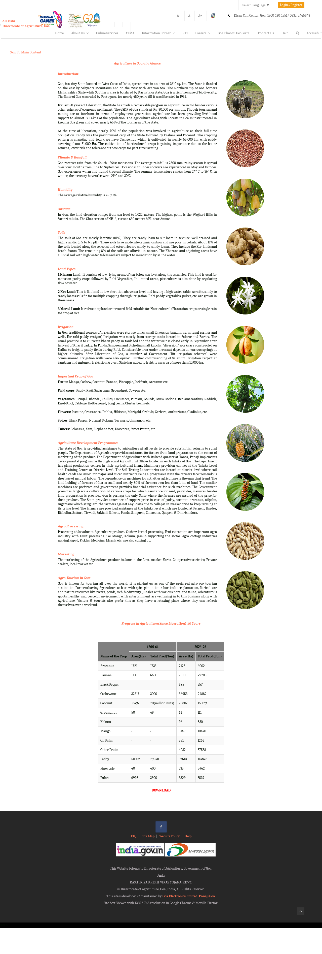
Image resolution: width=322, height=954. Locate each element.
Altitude (64, 209)
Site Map (148, 836)
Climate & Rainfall (72, 157)
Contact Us (266, 33)
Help (284, 33)
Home (59, 33)
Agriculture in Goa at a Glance (137, 63)
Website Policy (169, 836)
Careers (200, 33)
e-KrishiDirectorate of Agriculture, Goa (26, 23)
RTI (185, 33)
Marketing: (66, 554)
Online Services (107, 33)
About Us (78, 33)
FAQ (134, 836)
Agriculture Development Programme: (88, 443)
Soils (61, 232)
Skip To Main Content (25, 52)
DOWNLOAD (161, 790)
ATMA (130, 33)
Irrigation (65, 327)
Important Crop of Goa (75, 376)
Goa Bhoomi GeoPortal (234, 33)
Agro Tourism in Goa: (74, 578)
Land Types (66, 269)
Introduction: (68, 74)
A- (178, 15)
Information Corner (156, 33)
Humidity (65, 189)
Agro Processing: (71, 526)
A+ (200, 15)
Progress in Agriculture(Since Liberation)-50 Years (161, 623)
